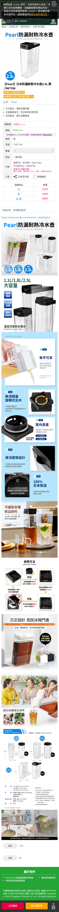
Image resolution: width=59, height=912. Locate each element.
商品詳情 (7, 210)
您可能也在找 (19, 210)
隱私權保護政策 (48, 877)
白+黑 (18, 198)
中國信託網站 (47, 135)
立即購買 (12, 905)
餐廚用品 (25, 26)
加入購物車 (36, 905)
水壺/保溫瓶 (39, 26)
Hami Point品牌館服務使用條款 (19, 877)
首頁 (3, 26)
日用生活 (13, 26)
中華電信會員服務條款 (15, 880)
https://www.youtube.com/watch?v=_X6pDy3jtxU (25, 217)
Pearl (14, 102)
